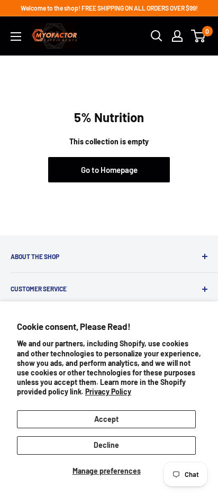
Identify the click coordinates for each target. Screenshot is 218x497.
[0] (198, 36)
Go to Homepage (109, 169)
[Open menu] (16, 36)
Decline (106, 444)
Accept (106, 419)
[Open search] (156, 36)
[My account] (177, 36)
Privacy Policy (108, 391)
